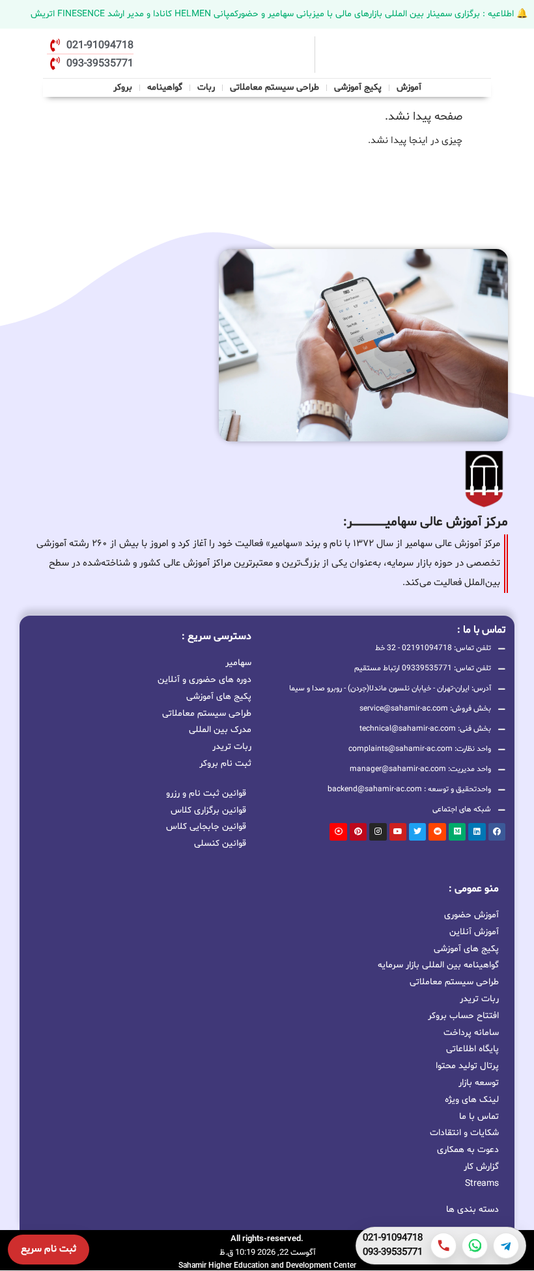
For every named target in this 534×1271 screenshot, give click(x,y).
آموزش (409, 87)
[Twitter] (417, 831)
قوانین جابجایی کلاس (206, 826)
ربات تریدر (231, 746)
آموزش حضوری (471, 915)
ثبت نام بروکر (225, 762)
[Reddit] (437, 831)
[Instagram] (377, 831)
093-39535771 (393, 1253)
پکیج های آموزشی (218, 695)
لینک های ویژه (472, 1100)
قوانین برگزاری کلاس (208, 810)
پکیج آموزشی (358, 87)
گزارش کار (481, 1166)
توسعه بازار (478, 1083)
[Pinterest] (358, 831)
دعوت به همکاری (468, 1150)
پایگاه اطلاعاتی (472, 1049)
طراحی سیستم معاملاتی (275, 86)
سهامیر (238, 662)
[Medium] (457, 831)
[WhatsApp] (475, 1246)
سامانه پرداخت (471, 1033)
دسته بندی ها (472, 1209)
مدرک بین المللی (220, 729)
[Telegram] (506, 1246)
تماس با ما (479, 1116)
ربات (206, 87)
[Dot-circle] (338, 831)
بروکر (122, 87)
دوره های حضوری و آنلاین (204, 679)
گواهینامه (164, 87)
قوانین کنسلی (220, 843)
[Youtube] (397, 831)
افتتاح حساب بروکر (463, 1016)
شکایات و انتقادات (464, 1133)
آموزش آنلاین (474, 932)
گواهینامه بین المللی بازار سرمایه (438, 965)
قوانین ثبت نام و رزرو (206, 793)
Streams (482, 1183)
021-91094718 (393, 1238)
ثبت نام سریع (48, 1249)
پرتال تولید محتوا (467, 1066)
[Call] (443, 1246)
